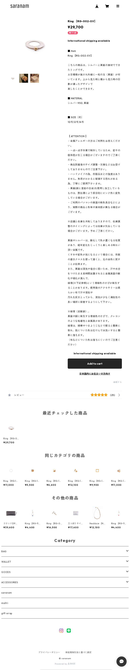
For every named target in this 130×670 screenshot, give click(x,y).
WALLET (6, 561)
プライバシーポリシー (49, 652)
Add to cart (94, 363)
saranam (6, 592)
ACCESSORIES (9, 582)
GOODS (6, 572)
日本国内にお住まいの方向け (94, 373)
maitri (4, 603)
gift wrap (6, 613)
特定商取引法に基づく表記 (79, 652)
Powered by (61, 664)
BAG (3, 551)
